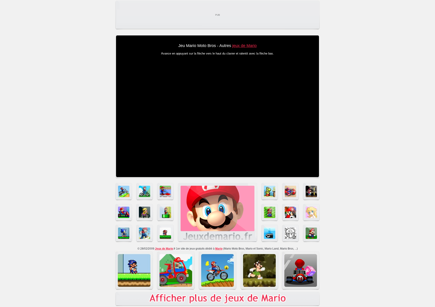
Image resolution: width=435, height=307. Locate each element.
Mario (218, 248)
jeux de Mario (244, 45)
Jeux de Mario (164, 248)
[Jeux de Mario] (217, 241)
